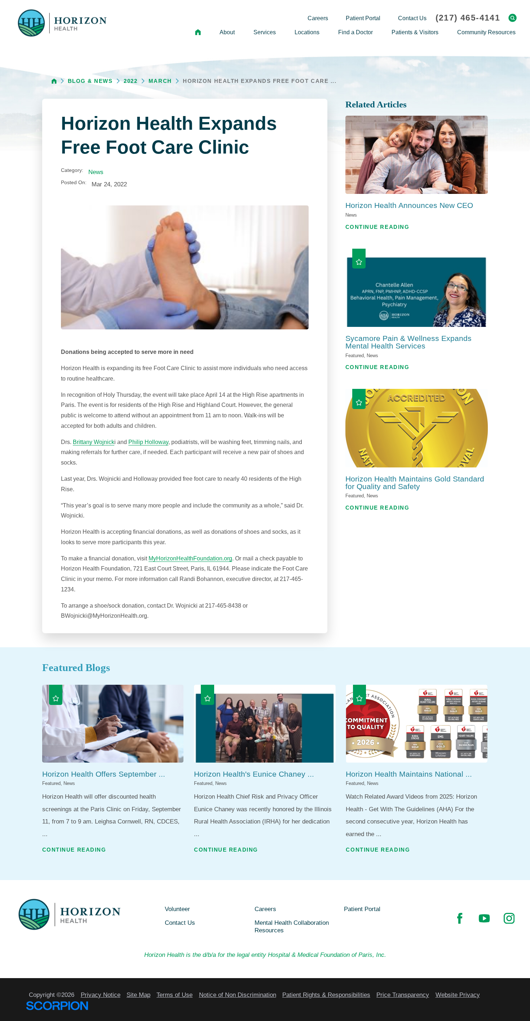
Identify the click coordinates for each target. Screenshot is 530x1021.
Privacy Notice (100, 994)
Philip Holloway (148, 442)
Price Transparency (402, 994)
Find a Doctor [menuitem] (355, 32)
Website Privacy (458, 994)
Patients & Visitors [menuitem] (415, 32)
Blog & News (90, 81)
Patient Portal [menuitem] (363, 18)
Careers (265, 909)
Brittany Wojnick (93, 442)
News (95, 172)
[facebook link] (459, 918)
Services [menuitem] (264, 32)
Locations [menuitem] (307, 32)
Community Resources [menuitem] (486, 32)
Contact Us (180, 922)
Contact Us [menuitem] (412, 18)
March (160, 81)
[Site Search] (512, 18)
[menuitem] (198, 32)
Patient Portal (362, 909)
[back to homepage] (54, 81)
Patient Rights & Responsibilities (326, 994)
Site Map (138, 994)
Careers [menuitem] (318, 18)
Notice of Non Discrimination (237, 994)
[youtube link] (484, 918)
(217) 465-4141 (468, 18)
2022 (130, 81)
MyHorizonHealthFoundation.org (190, 558)
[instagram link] (509, 918)
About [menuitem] (227, 32)
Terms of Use (174, 994)
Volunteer (177, 909)
